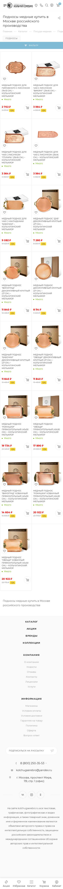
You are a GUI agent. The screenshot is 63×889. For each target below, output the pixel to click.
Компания (31, 655)
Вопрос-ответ (31, 735)
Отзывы (31, 671)
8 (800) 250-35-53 (32, 763)
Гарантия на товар (31, 720)
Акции (32, 628)
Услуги (32, 686)
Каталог (31, 621)
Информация (31, 698)
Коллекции (31, 642)
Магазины (31, 705)
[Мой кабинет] (51, 5)
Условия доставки (31, 715)
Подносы (11, 38)
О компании (31, 662)
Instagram (31, 795)
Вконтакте (22, 795)
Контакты (31, 676)
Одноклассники (40, 795)
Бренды (31, 635)
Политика (31, 725)
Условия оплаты (31, 710)
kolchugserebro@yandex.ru (34, 770)
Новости (32, 666)
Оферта (31, 730)
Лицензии (31, 681)
